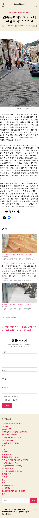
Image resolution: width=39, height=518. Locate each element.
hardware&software (9, 435)
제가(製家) (6, 488)
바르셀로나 (8, 317)
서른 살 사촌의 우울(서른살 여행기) (19, 12)
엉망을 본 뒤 (6, 474)
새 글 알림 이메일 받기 (11, 400)
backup (5, 426)
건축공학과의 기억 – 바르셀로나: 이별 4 (16, 304)
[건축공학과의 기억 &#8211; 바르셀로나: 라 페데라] (19, 244)
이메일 (4, 379)
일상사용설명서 (8, 485)
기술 (3, 449)
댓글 (4, 352)
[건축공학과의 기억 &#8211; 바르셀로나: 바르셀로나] (19, 272)
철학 (3, 494)
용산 (3, 480)
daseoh (7, 26)
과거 (3, 446)
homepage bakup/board (11, 437)
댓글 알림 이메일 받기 (11, 396)
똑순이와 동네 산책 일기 (11, 457)
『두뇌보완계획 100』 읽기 (12, 423)
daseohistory (19, 4)
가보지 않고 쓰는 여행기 (11, 443)
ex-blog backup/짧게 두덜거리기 (14, 432)
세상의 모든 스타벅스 (10, 463)
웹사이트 (5, 387)
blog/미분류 (6, 429)
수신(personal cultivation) (12, 466)
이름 (4, 370)
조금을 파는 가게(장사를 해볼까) (14, 491)
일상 (3, 482)
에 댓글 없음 (33, 26)
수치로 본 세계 (7, 468)
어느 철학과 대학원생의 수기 (12, 471)
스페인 (14, 317)
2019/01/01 (21, 26)
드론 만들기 (6, 454)
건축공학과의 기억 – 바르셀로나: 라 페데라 (17, 255)
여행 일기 (5, 477)
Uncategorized (7, 440)
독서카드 (5, 452)
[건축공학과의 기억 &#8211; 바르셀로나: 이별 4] (19, 293)
